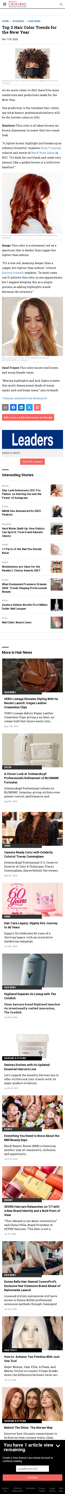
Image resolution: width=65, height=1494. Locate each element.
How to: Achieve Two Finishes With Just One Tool (32, 1359)
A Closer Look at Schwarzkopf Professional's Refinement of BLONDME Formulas (31, 778)
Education (6, 524)
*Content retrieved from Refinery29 (24, 398)
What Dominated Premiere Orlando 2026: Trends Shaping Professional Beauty (24, 588)
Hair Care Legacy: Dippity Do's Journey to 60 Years (31, 925)
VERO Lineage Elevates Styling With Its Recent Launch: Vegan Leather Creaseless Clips (31, 703)
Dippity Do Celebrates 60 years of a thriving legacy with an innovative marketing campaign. (28, 937)
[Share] (13, 407)
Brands (5, 486)
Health (5, 545)
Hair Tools (10, 1350)
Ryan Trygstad (50, 148)
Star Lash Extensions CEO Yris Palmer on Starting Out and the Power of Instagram (22, 494)
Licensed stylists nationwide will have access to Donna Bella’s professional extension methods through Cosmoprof (30, 1300)
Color (7, 767)
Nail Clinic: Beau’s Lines (17, 622)
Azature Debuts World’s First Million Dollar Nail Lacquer (25, 606)
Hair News (34, 21)
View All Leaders (32, 461)
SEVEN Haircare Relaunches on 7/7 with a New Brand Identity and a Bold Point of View (32, 1211)
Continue (33, 1477)
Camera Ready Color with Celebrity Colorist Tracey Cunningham (28, 854)
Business (18, 21)
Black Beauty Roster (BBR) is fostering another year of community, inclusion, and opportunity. (30, 1150)
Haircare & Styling (15, 1058)
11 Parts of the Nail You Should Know (21, 551)
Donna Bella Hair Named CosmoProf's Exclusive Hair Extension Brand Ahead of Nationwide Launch (32, 1286)
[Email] (5, 407)
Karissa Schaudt (13, 272)
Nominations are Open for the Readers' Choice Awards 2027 (21, 568)
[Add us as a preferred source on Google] (37, 407)
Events (5, 506)
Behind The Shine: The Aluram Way (28, 1427)
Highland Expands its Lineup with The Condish (30, 996)
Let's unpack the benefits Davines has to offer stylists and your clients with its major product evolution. (31, 1079)
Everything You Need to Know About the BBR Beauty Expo (31, 1138)
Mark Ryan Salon (43, 152)
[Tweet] (29, 407)
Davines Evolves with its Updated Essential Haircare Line (27, 1067)
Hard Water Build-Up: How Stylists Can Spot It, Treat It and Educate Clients (23, 532)
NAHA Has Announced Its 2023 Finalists (21, 512)
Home (5, 21)
